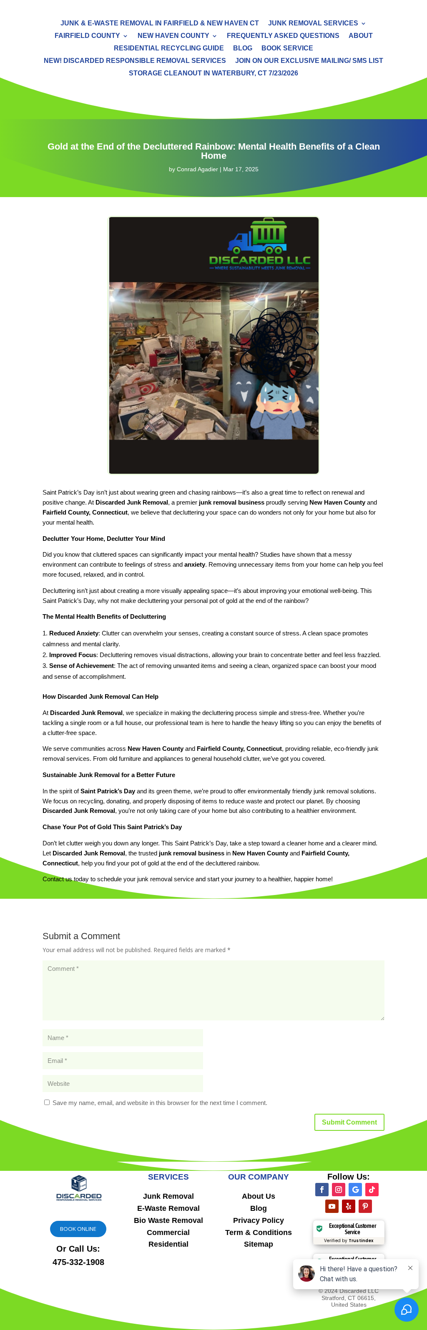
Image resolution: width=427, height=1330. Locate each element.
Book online (78, 1228)
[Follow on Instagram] (338, 1189)
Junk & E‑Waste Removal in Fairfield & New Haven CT (159, 23)
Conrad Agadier (197, 169)
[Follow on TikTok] (372, 1189)
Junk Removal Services (313, 23)
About (361, 36)
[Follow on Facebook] (322, 1189)
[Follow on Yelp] (348, 1206)
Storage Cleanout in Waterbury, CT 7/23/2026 (213, 73)
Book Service (287, 48)
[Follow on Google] (355, 1189)
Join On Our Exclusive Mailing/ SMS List (309, 61)
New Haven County (173, 36)
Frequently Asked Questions (283, 36)
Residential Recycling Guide (169, 48)
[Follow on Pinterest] (365, 1206)
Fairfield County (87, 36)
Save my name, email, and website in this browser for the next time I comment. (160, 1102)
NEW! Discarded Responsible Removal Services (135, 61)
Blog (242, 48)
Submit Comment (349, 1122)
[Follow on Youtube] (332, 1206)
